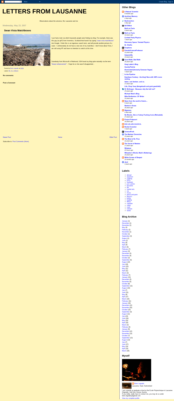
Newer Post (7, 137)
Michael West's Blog (132, 94)
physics (129, 196)
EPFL (129, 180)
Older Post (113, 137)
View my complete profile (130, 398)
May (123, 227)
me (12, 71)
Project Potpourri (131, 119)
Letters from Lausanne (44, 11)
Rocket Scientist (130, 127)
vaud (128, 207)
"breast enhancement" (59, 64)
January (124, 221)
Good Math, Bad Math (132, 60)
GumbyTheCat (130, 67)
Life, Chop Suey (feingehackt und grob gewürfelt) (143, 86)
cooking (129, 178)
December (125, 223)
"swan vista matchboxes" (105, 40)
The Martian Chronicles (133, 134)
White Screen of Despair (133, 157)
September (125, 236)
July (123, 264)
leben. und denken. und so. (135, 82)
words (129, 210)
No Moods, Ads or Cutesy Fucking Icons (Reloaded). (144, 115)
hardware (130, 182)
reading (129, 200)
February (125, 230)
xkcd (126, 162)
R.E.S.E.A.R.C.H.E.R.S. (133, 124)
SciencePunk (129, 132)
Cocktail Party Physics (133, 38)
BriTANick (128, 26)
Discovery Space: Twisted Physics (137, 42)
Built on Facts (130, 28)
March (124, 247)
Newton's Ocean (130, 106)
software (15, 71)
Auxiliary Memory (131, 16)
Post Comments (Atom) (21, 141)
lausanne (130, 186)
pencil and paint (132, 194)
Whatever (128, 148)
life (9, 71)
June (123, 240)
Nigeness (128, 110)
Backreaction (129, 21)
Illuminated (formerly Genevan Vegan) (138, 70)
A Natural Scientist (131, 12)
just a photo (131, 184)
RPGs (129, 202)
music (129, 193)
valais (129, 205)
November (125, 225)
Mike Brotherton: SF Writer (134, 96)
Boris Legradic (139, 383)
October (124, 234)
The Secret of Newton (132, 143)
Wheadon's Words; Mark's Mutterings (138, 153)
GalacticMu (129, 55)
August (124, 238)
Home (60, 137)
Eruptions (128, 48)
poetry (129, 198)
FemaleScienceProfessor (134, 50)
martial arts (130, 189)
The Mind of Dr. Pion (132, 139)
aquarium (130, 177)
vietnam (129, 209)
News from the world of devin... (136, 101)
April (123, 245)
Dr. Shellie (128, 45)
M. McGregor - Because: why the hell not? (140, 89)
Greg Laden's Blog (131, 64)
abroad (129, 175)
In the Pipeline (130, 74)
